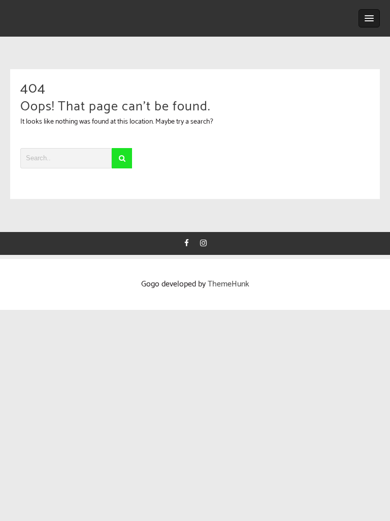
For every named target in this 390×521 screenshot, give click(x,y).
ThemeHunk (228, 284)
